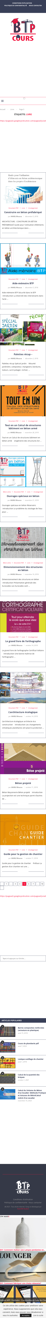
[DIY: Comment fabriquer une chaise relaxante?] (23, 1266)
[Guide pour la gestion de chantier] (23, 829)
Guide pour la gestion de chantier (23, 854)
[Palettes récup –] (23, 329)
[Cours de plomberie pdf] (7, 1047)
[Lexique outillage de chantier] (7, 1063)
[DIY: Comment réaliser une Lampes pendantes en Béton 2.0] (23, 1233)
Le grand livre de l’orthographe (23, 641)
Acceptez (26, 1315)
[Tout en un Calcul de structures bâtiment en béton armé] (23, 400)
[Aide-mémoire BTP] (23, 258)
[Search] (43, 103)
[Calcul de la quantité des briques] (7, 1078)
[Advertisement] (23, 70)
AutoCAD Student (23, 1209)
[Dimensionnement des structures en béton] (23, 542)
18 (42, 884)
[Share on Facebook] (21, 233)
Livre (12, 109)
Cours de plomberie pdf (28, 1043)
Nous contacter (35, 5)
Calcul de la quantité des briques (28, 1076)
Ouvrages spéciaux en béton (23, 496)
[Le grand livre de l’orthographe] (23, 616)
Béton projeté (23, 783)
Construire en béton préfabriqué (23, 212)
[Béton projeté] (23, 758)
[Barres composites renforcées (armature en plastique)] (7, 1032)
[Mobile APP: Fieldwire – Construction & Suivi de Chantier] (23, 1300)
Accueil (2, 109)
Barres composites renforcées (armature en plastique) (31, 1029)
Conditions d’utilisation (22, 3)
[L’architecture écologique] (23, 687)
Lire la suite (38, 1315)
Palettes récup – (23, 354)
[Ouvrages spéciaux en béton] (23, 471)
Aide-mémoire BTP (23, 283)
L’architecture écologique (23, 712)
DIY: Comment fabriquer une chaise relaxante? (20, 1283)
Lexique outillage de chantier (30, 1059)
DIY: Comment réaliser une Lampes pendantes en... (22, 1250)
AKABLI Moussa (16, 216)
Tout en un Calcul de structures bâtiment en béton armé (23, 427)
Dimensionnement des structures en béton (23, 568)
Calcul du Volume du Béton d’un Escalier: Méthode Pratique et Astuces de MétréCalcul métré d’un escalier (32, 1094)
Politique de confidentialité (15, 5)
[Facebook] (16, 9)
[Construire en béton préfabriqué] (23, 188)
